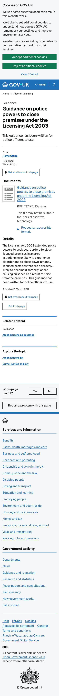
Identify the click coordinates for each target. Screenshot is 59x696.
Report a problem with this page (29, 405)
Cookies (30, 621)
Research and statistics (18, 579)
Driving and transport (16, 486)
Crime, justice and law (15, 363)
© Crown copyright (29, 687)
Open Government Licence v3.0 (23, 657)
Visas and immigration (17, 532)
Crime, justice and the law (19, 473)
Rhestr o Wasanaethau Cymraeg (23, 635)
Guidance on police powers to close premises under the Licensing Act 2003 (36, 193)
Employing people (14, 499)
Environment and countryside (22, 506)
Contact (42, 626)
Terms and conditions (16, 630)
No (52, 391)
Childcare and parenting (18, 460)
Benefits (8, 440)
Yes (37, 391)
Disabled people (13, 479)
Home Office (10, 155)
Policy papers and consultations (23, 585)
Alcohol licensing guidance (18, 334)
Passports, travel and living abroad (25, 525)
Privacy (17, 621)
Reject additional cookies (29, 66)
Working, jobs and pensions (20, 538)
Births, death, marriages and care (24, 447)
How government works (18, 599)
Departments (11, 559)
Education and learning (17, 492)
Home (5, 93)
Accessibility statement (18, 626)
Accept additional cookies (29, 57)
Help (5, 621)
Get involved (10, 605)
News (6, 566)
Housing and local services (20, 512)
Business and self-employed (21, 453)
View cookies (29, 74)
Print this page (17, 306)
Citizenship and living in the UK (22, 466)
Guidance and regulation (18, 572)
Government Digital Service (20, 640)
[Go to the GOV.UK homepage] (15, 85)
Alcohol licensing (23, 93)
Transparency (11, 592)
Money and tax (12, 519)
